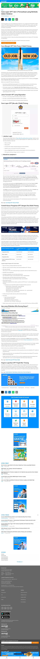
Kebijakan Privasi (23, 594)
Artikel (2, 599)
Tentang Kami (3, 592)
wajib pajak (20, 330)
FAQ (2, 594)
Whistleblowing (23, 599)
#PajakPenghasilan (21, 387)
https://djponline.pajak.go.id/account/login (24, 138)
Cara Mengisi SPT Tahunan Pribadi (12, 202)
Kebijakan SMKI (23, 597)
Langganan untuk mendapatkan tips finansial (9, 640)
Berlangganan (35, 642)
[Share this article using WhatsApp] (13, 19)
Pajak (2, 9)
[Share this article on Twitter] (2, 19)
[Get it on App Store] (20, 617)
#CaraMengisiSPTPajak (5, 387)
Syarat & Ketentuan (24, 592)
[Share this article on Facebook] (6, 19)
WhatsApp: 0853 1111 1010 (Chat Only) (7, 585)
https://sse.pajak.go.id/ (28, 339)
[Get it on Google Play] (20, 614)
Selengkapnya (19, 561)
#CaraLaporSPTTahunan (13, 387)
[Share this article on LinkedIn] (9, 19)
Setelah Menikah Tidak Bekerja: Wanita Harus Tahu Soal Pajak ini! (18, 372)
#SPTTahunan (27, 387)
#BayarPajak (32, 387)
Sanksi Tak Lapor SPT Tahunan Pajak (13, 359)
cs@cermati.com (8, 574)
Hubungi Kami (3, 597)
